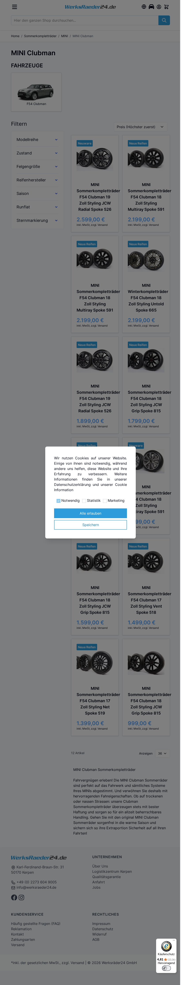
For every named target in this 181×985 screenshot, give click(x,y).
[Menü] (170, 941)
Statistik (92, 500)
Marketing (114, 500)
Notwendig (69, 500)
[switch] (163, 968)
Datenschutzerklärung (71, 484)
